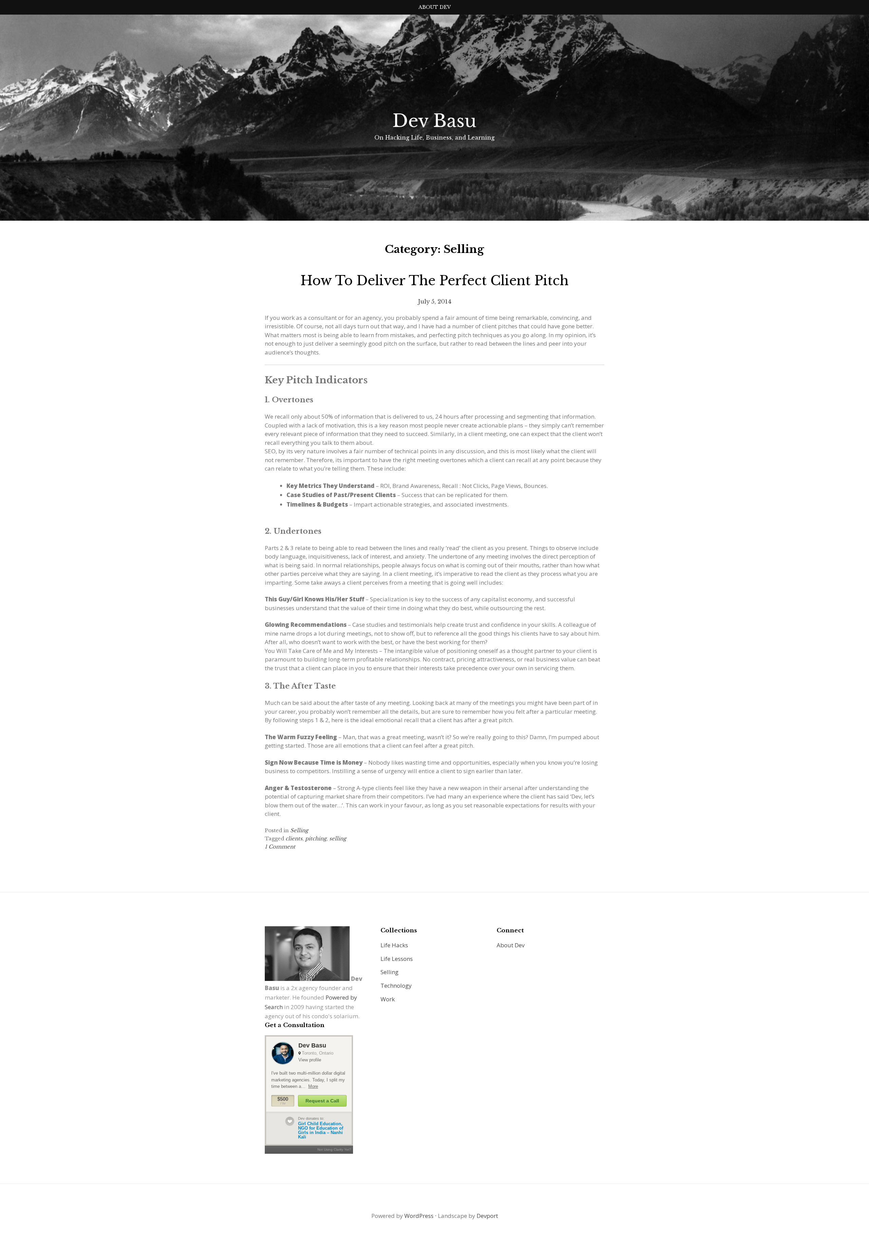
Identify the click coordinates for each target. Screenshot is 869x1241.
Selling (299, 830)
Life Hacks (394, 945)
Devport (487, 1216)
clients (293, 838)
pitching (316, 838)
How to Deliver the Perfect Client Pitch (434, 281)
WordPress (418, 1216)
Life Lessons (397, 959)
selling (337, 838)
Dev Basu (434, 121)
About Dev (435, 7)
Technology (396, 985)
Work (388, 999)
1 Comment (280, 846)
